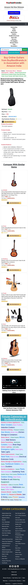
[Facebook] (10, 566)
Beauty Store (5, 528)
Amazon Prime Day (6, 560)
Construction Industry (15, 580)
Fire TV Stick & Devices (20, 515)
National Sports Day (6, 513)
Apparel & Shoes (6, 517)
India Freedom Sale (6, 515)
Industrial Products (6, 543)
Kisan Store (4, 558)
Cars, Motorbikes (6, 522)
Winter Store (18, 552)
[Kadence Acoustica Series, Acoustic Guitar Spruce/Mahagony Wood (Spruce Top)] (14, 348)
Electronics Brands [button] (14, 52)
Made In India (5, 554)
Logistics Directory (17, 583)
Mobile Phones (18, 539)
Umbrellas (17, 550)
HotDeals (17, 556)
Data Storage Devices (20, 513)
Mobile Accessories (6, 549)
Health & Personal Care (7, 539)
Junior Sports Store (6, 530)
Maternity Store (5, 526)
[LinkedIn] (18, 566)
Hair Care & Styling (6, 533)
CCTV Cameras (5, 524)
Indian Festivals (18, 528)
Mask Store (17, 548)
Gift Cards (17, 517)
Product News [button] (14, 13)
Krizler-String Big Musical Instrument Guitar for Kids (13, 227)
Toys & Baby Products (20, 543)
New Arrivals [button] (4, 52)
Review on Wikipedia (20, 558)
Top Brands (4, 562)
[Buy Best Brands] (14, 2)
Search (25, 49)
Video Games (5, 535)
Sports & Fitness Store (20, 530)
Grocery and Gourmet (20, 522)
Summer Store (18, 554)
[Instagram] (15, 566)
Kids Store (4, 556)
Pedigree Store (18, 537)
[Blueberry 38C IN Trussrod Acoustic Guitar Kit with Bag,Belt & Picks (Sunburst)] (14, 248)
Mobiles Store (18, 524)
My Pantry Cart (16, 578)
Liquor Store (18, 526)
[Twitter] (13, 566)
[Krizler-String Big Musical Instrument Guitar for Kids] (14, 215)
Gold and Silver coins (20, 519)
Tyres (16, 545)
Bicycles (4, 519)
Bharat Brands (7, 578)
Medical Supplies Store (7, 551)
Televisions (17, 541)
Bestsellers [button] (24, 52)
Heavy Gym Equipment (7, 541)
